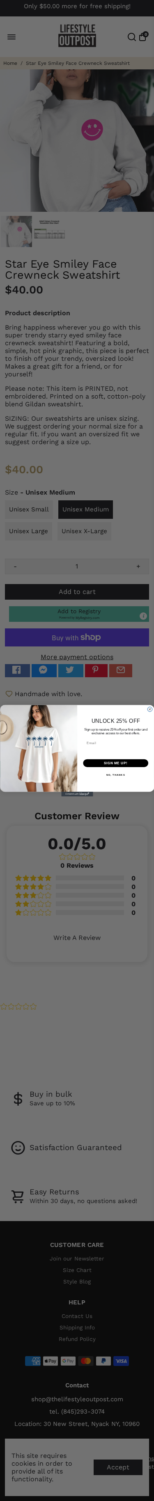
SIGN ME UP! (115, 762)
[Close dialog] (149, 709)
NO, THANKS (115, 774)
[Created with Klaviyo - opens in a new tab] (77, 794)
